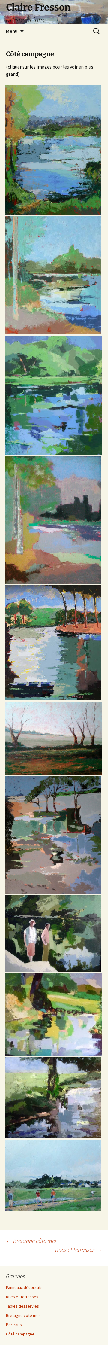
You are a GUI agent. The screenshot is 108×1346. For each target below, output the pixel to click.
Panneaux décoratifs (24, 1287)
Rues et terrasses (78, 1249)
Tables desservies (22, 1306)
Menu (12, 31)
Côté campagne (20, 1334)
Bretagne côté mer (31, 1240)
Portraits (14, 1324)
